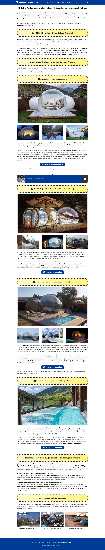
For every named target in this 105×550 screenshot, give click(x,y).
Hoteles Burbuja (28, 2)
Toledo (63, 2)
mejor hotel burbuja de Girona (68, 268)
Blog (87, 2)
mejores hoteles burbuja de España (67, 361)
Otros (81, 2)
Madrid (69, 2)
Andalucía (55, 2)
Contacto (59, 545)
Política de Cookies (51, 545)
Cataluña (45, 2)
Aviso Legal (43, 545)
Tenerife (75, 2)
